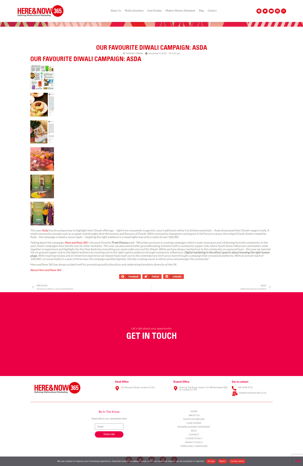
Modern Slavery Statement (180, 10)
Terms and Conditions (193, 446)
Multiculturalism (134, 10)
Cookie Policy (193, 438)
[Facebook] (258, 11)
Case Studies (154, 10)
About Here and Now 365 (45, 270)
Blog (201, 10)
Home (193, 411)
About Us (116, 10)
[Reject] (298, 461)
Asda (45, 230)
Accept (211, 461)
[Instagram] (283, 11)
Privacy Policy (194, 442)
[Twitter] (265, 11)
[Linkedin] (277, 11)
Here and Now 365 (76, 242)
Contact (212, 10)
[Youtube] (271, 11)
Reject (222, 461)
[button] (130, 276)
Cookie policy (237, 461)
